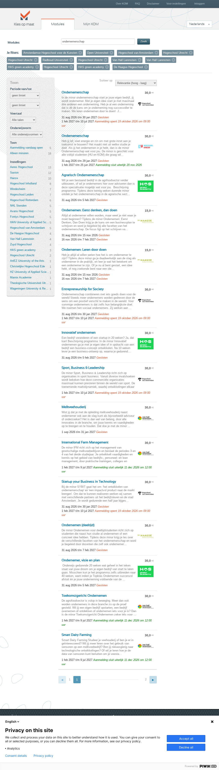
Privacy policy (43, 755)
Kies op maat (24, 18)
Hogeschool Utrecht (22, 255)
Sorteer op (105, 80)
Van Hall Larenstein (22, 238)
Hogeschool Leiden (22, 194)
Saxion (14, 172)
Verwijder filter (80, 52)
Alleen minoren (19, 153)
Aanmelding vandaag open (26, 147)
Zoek (143, 41)
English (10, 721)
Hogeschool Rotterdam (24, 200)
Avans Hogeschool (21, 211)
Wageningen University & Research (29, 288)
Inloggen (199, 3)
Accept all (186, 738)
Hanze (14, 178)
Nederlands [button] (196, 24)
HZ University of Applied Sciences (29, 272)
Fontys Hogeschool (22, 216)
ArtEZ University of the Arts (27, 260)
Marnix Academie (20, 277)
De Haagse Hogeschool (24, 233)
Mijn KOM (91, 24)
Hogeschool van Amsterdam (27, 227)
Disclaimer (153, 3)
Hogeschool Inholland (23, 183)
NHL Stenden (18, 205)
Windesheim (17, 189)
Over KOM (122, 3)
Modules (57, 24)
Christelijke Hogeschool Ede (27, 266)
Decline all (186, 747)
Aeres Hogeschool (21, 167)
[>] (153, 679)
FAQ (137, 3)
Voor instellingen (176, 3)
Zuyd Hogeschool (21, 244)
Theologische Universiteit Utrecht (29, 283)
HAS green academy (23, 250)
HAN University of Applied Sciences (29, 222)
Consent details (16, 755)
